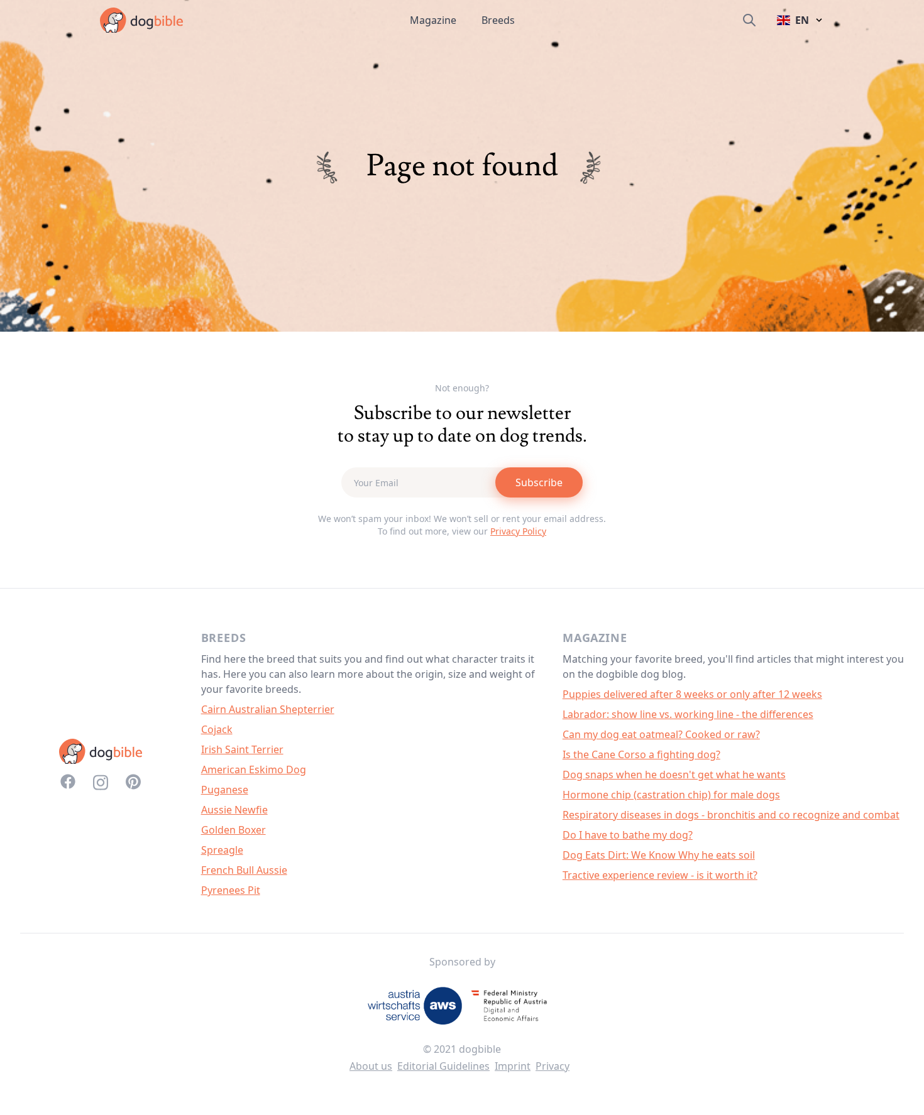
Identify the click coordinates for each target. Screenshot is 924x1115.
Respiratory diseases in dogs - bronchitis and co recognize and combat (731, 815)
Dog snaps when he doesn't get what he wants (674, 774)
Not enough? (462, 388)
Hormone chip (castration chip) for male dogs (671, 795)
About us (370, 1066)
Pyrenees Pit (230, 890)
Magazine (433, 20)
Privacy (552, 1066)
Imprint (513, 1066)
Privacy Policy (518, 531)
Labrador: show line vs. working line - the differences (688, 714)
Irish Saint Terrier (242, 749)
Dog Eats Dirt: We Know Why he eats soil (659, 855)
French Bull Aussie (244, 870)
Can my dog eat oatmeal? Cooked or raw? (661, 734)
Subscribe (539, 482)
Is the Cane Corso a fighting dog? (641, 754)
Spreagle (222, 850)
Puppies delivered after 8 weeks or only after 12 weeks (692, 694)
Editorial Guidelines (443, 1066)
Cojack (217, 729)
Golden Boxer (233, 830)
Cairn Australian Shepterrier (267, 709)
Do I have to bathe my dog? (628, 835)
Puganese (224, 790)
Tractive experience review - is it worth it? (660, 875)
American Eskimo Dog (253, 769)
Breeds (498, 20)
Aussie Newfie (234, 810)
